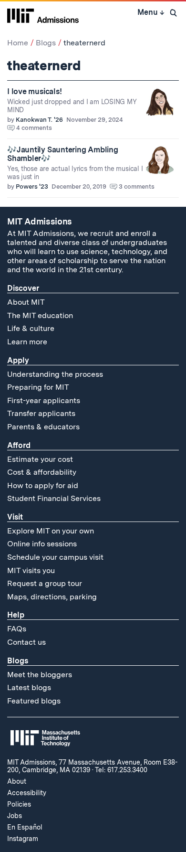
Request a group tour (44, 583)
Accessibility (26, 793)
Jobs (14, 816)
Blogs (46, 42)
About (16, 781)
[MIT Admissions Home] (43, 15)
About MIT (26, 302)
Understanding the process (55, 374)
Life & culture (30, 328)
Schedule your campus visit (55, 557)
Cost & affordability (41, 472)
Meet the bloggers (39, 674)
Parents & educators (43, 426)
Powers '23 (32, 186)
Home (17, 42)
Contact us (26, 642)
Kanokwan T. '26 (39, 119)
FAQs (16, 628)
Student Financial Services (54, 498)
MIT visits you (31, 570)
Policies (19, 804)
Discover (23, 288)
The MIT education (40, 315)
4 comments (34, 127)
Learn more (27, 341)
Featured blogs (34, 700)
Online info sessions (42, 543)
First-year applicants (43, 400)
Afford (19, 445)
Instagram (22, 838)
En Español (24, 827)
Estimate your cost (40, 459)
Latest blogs (29, 687)
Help (15, 614)
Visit (15, 517)
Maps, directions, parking (52, 596)
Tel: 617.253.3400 (121, 770)
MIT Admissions (39, 221)
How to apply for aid (42, 485)
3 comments (137, 186)
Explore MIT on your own (50, 530)
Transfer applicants (41, 413)
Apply (18, 360)
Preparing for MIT (38, 387)
